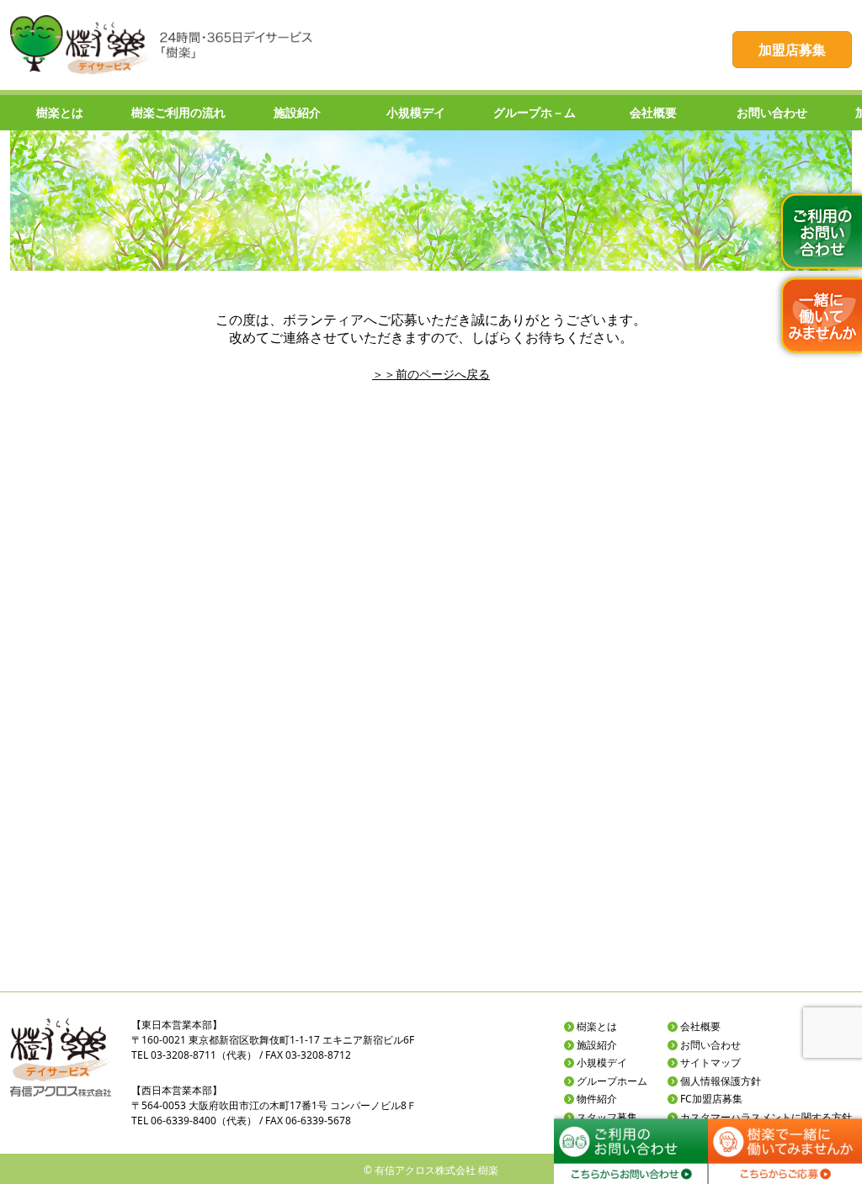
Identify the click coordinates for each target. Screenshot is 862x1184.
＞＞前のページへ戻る (431, 374)
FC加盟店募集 (711, 1099)
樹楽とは (597, 1026)
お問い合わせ (710, 1045)
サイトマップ (710, 1062)
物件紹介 (597, 1099)
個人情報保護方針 (720, 1081)
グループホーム (612, 1081)
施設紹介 (597, 1045)
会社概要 (700, 1026)
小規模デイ (602, 1062)
